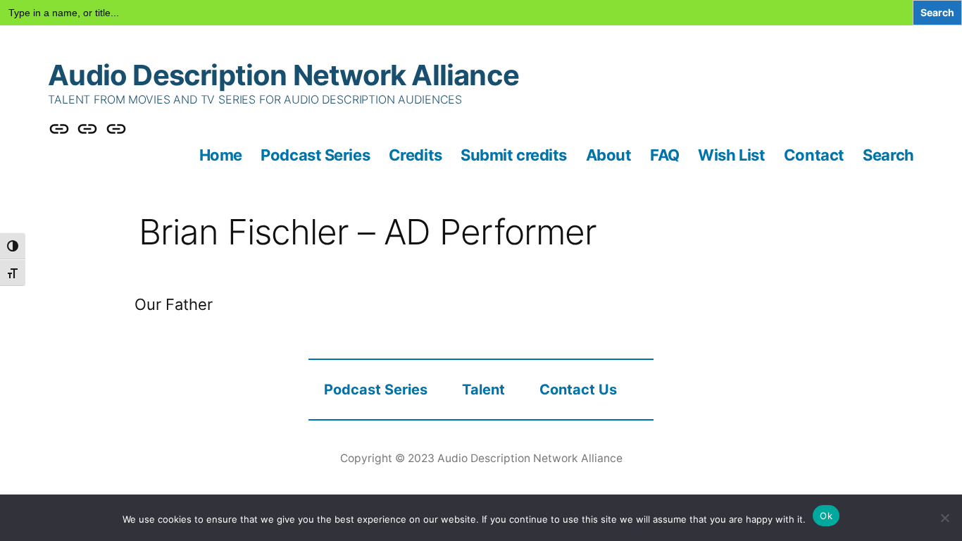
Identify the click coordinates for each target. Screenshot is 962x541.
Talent (483, 389)
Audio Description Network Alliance (283, 75)
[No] (944, 518)
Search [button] (888, 155)
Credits (415, 155)
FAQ (665, 155)
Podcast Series (315, 155)
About (609, 155)
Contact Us (578, 389)
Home (220, 155)
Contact (814, 155)
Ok (826, 515)
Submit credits (514, 155)
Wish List (731, 155)
